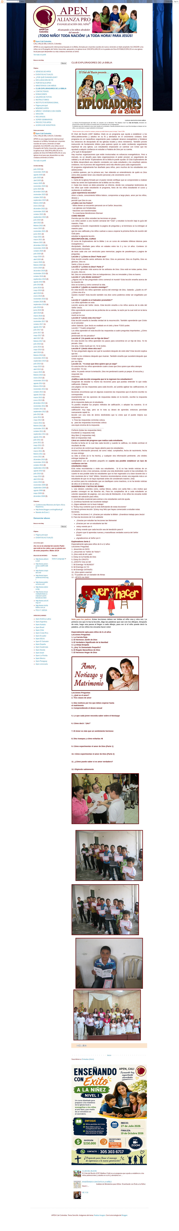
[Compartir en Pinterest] (86, 1045)
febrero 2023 (38, 203)
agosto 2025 (38, 175)
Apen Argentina (41, 622)
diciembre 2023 (39, 192)
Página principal (42, 105)
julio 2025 (37, 177)
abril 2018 (37, 313)
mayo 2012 (38, 420)
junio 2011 (37, 442)
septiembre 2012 (40, 411)
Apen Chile (40, 630)
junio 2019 (37, 287)
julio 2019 (37, 285)
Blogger (124, 1215)
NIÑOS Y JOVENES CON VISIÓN (48, 111)
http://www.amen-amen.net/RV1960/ (42, 566)
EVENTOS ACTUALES (44, 74)
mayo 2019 (38, 290)
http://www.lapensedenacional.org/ (42, 577)
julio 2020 (37, 254)
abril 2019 (37, 293)
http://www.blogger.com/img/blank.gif (49, 509)
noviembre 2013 (39, 389)
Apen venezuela (42, 664)
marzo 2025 (38, 183)
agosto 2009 (38, 490)
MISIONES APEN (42, 108)
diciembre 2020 (39, 245)
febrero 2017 (38, 341)
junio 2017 (37, 333)
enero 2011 (38, 457)
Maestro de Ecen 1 (42, 512)
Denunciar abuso (42, 518)
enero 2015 (38, 378)
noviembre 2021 (39, 231)
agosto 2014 (38, 383)
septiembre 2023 (40, 200)
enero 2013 (38, 400)
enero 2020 (38, 268)
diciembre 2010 (39, 459)
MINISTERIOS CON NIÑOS (46, 86)
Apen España (41, 644)
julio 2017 (37, 330)
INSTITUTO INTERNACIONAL (47, 102)
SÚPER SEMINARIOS (44, 119)
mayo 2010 (38, 476)
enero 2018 (38, 318)
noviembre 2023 (39, 194)
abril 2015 (37, 369)
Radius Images (99, 1215)
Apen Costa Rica (42, 633)
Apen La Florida (41, 655)
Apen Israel (40, 653)
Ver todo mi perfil (40, 55)
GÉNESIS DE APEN (43, 71)
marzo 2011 (38, 451)
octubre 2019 (38, 276)
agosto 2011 (38, 437)
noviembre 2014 (39, 380)
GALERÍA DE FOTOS (44, 97)
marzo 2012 (38, 423)
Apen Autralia (41, 624)
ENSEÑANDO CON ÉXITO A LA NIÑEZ (97, 1182)
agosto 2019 (38, 282)
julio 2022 (37, 220)
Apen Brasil (40, 627)
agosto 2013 (38, 395)
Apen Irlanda (40, 650)
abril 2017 (37, 338)
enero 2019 (38, 296)
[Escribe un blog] (80, 1045)
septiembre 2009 (40, 488)
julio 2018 (37, 307)
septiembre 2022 (40, 217)
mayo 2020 (38, 256)
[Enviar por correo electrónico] (78, 1045)
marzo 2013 (38, 397)
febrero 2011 (38, 454)
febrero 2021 (38, 242)
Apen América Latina (43, 619)
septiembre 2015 (40, 361)
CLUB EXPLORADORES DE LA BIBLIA (51, 88)
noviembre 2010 (39, 462)
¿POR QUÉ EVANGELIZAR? (46, 77)
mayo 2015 (38, 366)
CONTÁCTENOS (42, 91)
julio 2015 (37, 364)
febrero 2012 (38, 426)
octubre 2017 (38, 324)
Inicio (109, 1055)
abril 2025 (37, 180)
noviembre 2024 (39, 186)
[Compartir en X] (82, 1045)
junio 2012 (37, 417)
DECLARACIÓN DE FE (44, 80)
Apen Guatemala (42, 647)
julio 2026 (37, 169)
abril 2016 (37, 352)
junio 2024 (37, 189)
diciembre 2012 (39, 403)
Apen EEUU (40, 639)
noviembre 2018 (39, 299)
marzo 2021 (38, 239)
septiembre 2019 (40, 279)
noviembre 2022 (39, 211)
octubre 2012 (38, 409)
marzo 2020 (38, 262)
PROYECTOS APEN (43, 122)
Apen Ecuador (41, 636)
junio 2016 (37, 347)
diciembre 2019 (39, 271)
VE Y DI (85, 1192)
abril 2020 (37, 259)
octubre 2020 (38, 251)
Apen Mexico (40, 658)
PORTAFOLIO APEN (43, 83)
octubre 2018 (38, 302)
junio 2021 (37, 234)
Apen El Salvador (42, 641)
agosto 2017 (38, 327)
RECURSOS (40, 117)
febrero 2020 (38, 265)
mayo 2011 (38, 445)
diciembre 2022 (39, 208)
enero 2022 (38, 228)
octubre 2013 (38, 392)
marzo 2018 (38, 316)
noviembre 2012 (39, 406)
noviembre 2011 (39, 428)
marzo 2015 (38, 372)
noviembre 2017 (39, 321)
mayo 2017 (38, 335)
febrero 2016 (38, 355)
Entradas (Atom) (88, 1059)
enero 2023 (38, 206)
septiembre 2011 (40, 434)
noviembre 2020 (39, 248)
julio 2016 (37, 344)
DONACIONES (41, 94)
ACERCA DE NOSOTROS (45, 125)
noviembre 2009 (39, 485)
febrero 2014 (38, 386)
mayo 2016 (38, 349)
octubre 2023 (38, 197)
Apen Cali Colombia (43, 41)
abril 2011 (37, 448)
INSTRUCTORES (42, 100)
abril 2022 (37, 223)
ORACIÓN (39, 114)
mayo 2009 (38, 493)
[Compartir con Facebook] (84, 1045)
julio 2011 (37, 440)
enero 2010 (38, 482)
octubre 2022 (38, 214)
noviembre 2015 (39, 358)
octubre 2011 (38, 431)
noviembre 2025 (39, 172)
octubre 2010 (38, 465)
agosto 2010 (38, 471)
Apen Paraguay (41, 661)
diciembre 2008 (39, 496)
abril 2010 (37, 479)
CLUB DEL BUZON (89, 1171)
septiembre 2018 (40, 304)
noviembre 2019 (39, 273)
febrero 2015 (38, 375)
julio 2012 (37, 414)
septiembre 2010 (40, 468)
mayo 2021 (38, 237)
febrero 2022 (38, 225)
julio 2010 (37, 473)
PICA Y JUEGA (41, 610)
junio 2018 (37, 310)
